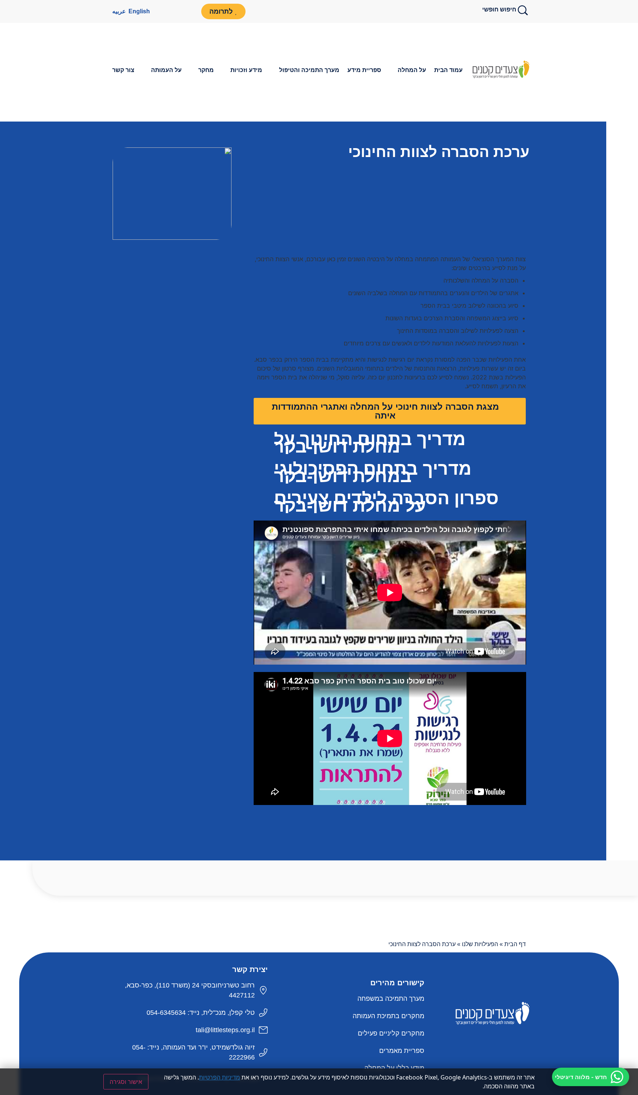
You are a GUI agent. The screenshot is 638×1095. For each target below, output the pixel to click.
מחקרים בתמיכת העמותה (388, 1016)
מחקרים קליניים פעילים (391, 1033)
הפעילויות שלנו (480, 944)
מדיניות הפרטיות (219, 1077)
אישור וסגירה (126, 1082)
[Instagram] (156, 11)
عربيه (119, 11)
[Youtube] (173, 11)
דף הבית (515, 944)
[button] (407, 70)
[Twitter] (500, 1041)
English (139, 11)
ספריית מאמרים (401, 1050)
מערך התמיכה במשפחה (390, 998)
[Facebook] (189, 11)
